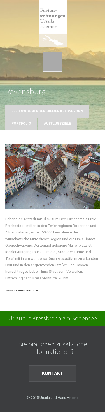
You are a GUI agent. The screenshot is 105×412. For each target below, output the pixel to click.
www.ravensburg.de (21, 290)
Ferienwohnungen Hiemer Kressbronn (47, 111)
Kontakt (52, 373)
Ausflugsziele (57, 124)
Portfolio (21, 124)
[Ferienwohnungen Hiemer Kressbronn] (53, 19)
